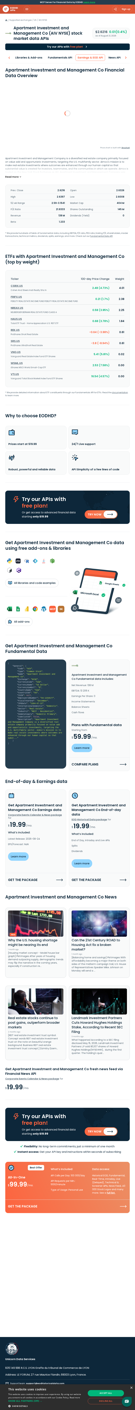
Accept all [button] (106, 1393)
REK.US (15, 330)
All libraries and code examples (34, 583)
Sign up (126, 9)
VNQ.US (16, 352)
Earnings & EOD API (90, 57)
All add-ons (21, 622)
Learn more (89, 2)
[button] (46, 1400)
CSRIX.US (17, 286)
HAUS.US (16, 319)
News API (114, 57)
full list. (111, 1192)
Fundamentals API (60, 57)
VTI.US (15, 374)
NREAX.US (17, 308)
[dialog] (67, 1397)
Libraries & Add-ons (28, 57)
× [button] (131, 1388)
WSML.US (17, 363)
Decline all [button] (105, 1401)
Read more (75, 1397)
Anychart (126, 147)
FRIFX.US (16, 297)
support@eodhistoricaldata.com (45, 1383)
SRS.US (15, 341)
